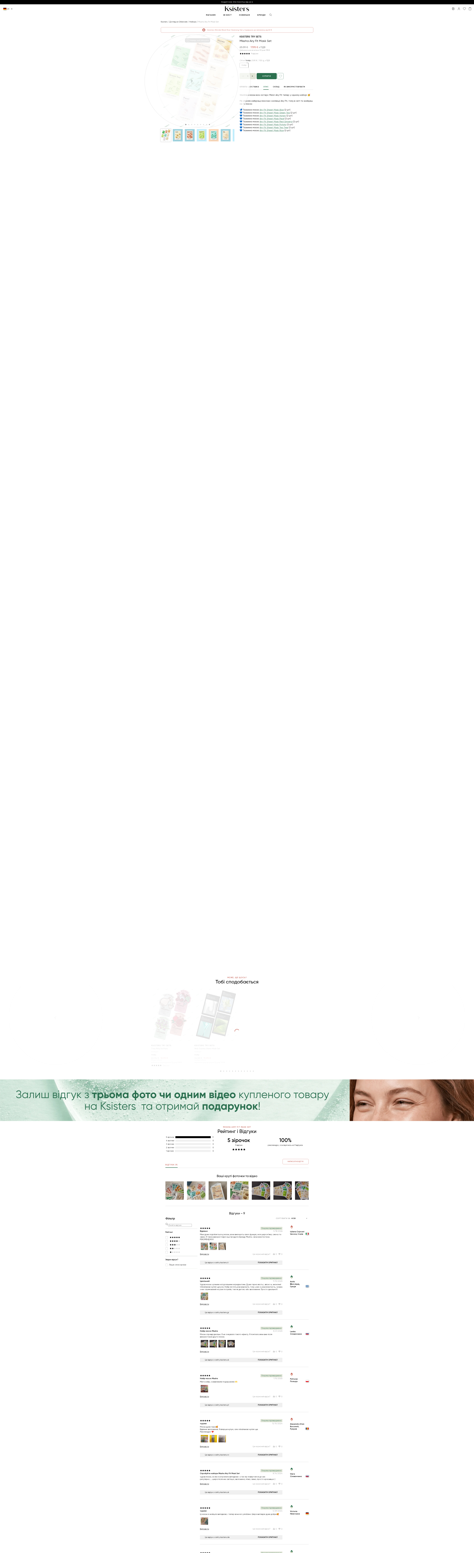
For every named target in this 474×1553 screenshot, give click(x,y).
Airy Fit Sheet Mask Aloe (272, 109)
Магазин (211, 15)
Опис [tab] (266, 87)
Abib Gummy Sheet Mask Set (207, 1048)
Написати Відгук (296, 1161)
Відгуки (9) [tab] (171, 1165)
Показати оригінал (267, 1262)
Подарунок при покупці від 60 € (237, 2)
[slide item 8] (241, 1071)
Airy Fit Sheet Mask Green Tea (275, 112)
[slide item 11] (250, 1071)
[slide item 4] (229, 1071)
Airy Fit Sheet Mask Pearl (272, 118)
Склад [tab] (276, 87)
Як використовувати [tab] (294, 87)
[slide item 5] (232, 1071)
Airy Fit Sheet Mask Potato (273, 124)
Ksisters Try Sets (250, 36)
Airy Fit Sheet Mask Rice (272, 130)
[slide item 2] (224, 1071)
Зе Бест (227, 15)
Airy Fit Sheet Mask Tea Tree (274, 127)
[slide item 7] (238, 1071)
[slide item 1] (221, 1071)
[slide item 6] (235, 1071)
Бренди (261, 15)
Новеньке (244, 15)
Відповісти (204, 1254)
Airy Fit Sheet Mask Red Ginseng (276, 121)
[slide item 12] (253, 1071)
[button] (166, 135)
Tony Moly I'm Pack (159, 1048)
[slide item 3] (226, 1071)
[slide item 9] (244, 1071)
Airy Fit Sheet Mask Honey (273, 115)
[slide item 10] (247, 1071)
